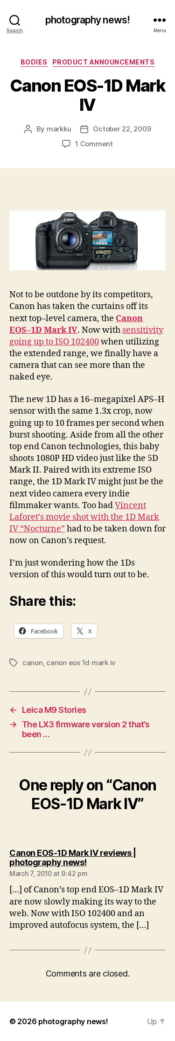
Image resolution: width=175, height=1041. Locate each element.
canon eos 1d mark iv (81, 662)
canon (32, 662)
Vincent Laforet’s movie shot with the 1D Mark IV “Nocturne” (84, 517)
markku (59, 128)
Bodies (34, 62)
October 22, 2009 (122, 128)
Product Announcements (103, 62)
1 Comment (94, 143)
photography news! (87, 20)
